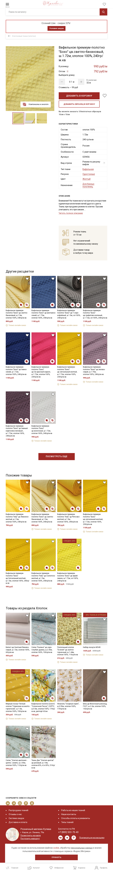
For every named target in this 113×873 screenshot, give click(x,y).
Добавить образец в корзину (79, 104)
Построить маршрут (30, 838)
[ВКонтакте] (8, 803)
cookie (56, 848)
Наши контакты (68, 814)
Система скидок (16, 818)
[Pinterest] (26, 803)
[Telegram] (14, 803)
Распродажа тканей (18, 810)
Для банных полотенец (88, 185)
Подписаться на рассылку (91, 838)
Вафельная (88, 169)
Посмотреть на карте (30, 835)
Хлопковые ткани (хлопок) (24, 36)
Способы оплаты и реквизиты (75, 818)
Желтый (86, 179)
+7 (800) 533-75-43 (68, 832)
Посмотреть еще (56, 456)
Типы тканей (67, 822)
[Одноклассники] (32, 803)
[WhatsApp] (20, 803)
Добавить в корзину (79, 96)
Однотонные (89, 174)
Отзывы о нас (15, 814)
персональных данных (82, 848)
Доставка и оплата (18, 822)
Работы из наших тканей (73, 810)
